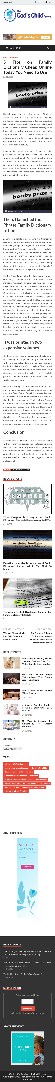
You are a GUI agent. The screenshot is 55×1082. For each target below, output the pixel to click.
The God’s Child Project (33, 1013)
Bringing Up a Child (39, 768)
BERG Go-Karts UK (20, 764)
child (21, 772)
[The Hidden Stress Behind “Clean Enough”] (11, 690)
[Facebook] (35, 2)
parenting (32, 783)
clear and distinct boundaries (16, 776)
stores (16, 787)
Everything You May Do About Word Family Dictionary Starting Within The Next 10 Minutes (27, 566)
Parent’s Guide (44, 783)
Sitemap (42, 1074)
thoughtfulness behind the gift (33, 787)
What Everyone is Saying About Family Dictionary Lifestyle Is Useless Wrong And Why (27, 519)
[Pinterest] (50, 2)
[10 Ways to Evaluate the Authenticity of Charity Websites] (11, 721)
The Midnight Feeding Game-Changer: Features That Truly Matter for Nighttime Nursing (37, 661)
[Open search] (48, 48)
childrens (29, 772)
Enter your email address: (27, 1004)
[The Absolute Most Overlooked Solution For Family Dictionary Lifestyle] (27, 594)
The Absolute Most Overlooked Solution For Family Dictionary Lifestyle (27, 613)
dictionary (17, 470)
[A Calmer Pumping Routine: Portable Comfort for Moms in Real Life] (11, 705)
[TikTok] (46, 2)
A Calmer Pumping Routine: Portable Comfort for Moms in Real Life (37, 708)
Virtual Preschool (21, 791)
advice (7, 764)
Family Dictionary (10, 58)
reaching (8, 787)
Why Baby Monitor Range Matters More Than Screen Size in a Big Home (37, 677)
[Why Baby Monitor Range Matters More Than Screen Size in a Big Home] (11, 674)
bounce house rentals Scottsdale (17, 768)
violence (8, 791)
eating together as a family (15, 779)
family (26, 470)
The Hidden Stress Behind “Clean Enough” (22, 974)
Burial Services (10, 772)
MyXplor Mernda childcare (15, 783)
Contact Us (14, 1074)
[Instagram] (42, 2)
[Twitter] (38, 2)
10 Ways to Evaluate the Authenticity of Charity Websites (37, 724)
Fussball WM (41, 779)
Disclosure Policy (29, 1074)
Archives (7, 745)
